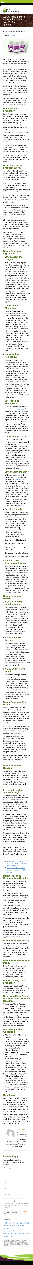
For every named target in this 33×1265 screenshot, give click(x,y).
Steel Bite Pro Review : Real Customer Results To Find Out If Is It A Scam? (18, 870)
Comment (8, 1168)
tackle (26, 271)
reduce (14, 291)
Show (13, 35)
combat (25, 314)
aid (6, 521)
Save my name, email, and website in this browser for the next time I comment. (16, 1205)
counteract (8, 386)
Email (6, 1189)
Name (7, 1182)
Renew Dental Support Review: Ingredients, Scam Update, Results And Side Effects (18, 863)
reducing (18, 479)
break (16, 195)
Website (7, 1195)
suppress (21, 409)
